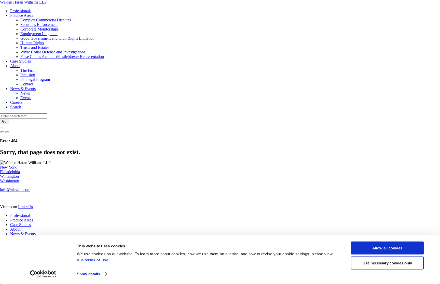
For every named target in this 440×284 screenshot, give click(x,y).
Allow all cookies (387, 248)
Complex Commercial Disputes (45, 20)
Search (15, 107)
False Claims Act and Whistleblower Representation (62, 56)
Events (25, 98)
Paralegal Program (35, 79)
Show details (88, 274)
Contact (26, 84)
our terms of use (92, 260)
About (15, 66)
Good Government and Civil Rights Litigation (57, 38)
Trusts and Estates (34, 47)
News (25, 93)
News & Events (23, 88)
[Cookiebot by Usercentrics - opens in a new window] (43, 274)
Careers (16, 102)
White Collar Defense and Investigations (52, 52)
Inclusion (27, 75)
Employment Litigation (39, 34)
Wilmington (9, 176)
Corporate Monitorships (39, 29)
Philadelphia (10, 172)
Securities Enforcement (39, 24)
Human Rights (32, 43)
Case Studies (20, 61)
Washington (9, 181)
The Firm (27, 70)
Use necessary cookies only (387, 263)
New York (8, 167)
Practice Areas (21, 15)
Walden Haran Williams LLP (23, 2)
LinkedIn (25, 207)
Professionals (20, 11)
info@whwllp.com (15, 189)
